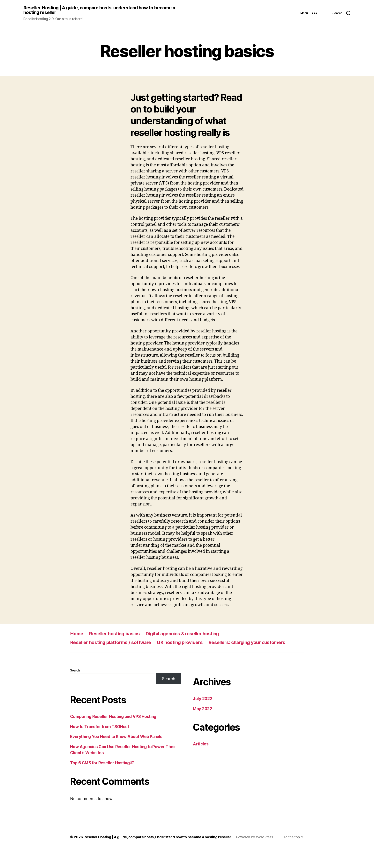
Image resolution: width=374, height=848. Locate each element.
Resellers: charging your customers (246, 642)
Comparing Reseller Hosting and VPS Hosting (113, 716)
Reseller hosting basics (114, 633)
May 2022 (202, 708)
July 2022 (202, 698)
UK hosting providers (180, 642)
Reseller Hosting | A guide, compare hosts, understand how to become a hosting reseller (99, 10)
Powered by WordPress (254, 837)
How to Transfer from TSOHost (99, 726)
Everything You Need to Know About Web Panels (116, 736)
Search (75, 670)
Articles (201, 744)
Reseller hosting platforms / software (110, 642)
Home (76, 633)
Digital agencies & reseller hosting (182, 633)
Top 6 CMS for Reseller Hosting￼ (102, 762)
